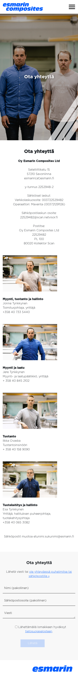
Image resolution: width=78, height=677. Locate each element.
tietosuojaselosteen (38, 631)
